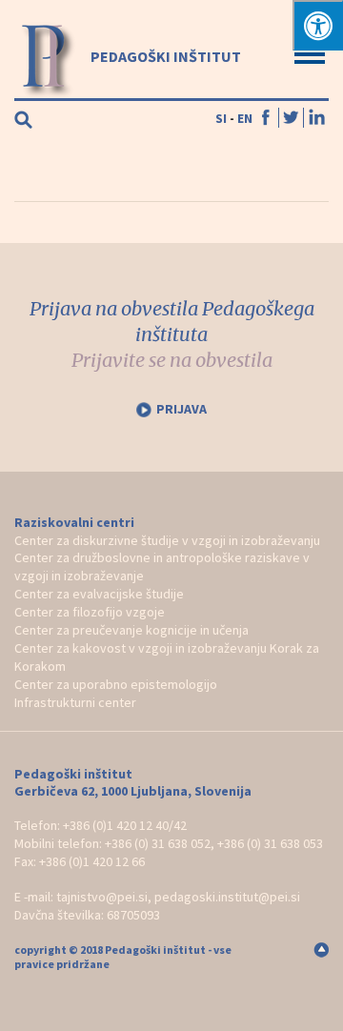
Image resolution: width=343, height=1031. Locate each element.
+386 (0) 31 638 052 (158, 843)
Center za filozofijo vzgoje (89, 611)
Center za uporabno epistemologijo (115, 684)
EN (244, 118)
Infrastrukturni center (75, 702)
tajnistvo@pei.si (102, 896)
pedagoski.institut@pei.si (227, 896)
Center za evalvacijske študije (99, 593)
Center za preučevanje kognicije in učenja (131, 629)
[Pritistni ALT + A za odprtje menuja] (318, 25)
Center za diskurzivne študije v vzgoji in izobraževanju (167, 540)
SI (221, 118)
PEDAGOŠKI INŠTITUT (164, 56)
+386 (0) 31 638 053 (270, 843)
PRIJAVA (181, 408)
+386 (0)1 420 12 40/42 (125, 825)
